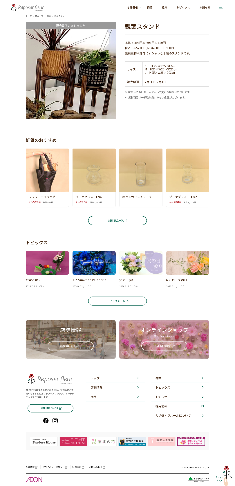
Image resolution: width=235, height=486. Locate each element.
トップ (29, 15)
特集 (164, 7)
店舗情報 (96, 387)
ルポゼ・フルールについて (173, 415)
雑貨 (49, 15)
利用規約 (76, 467)
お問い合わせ (95, 467)
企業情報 (30, 467)
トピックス (183, 7)
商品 (150, 7)
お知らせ (204, 7)
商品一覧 (39, 15)
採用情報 (161, 406)
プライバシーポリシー (53, 467)
